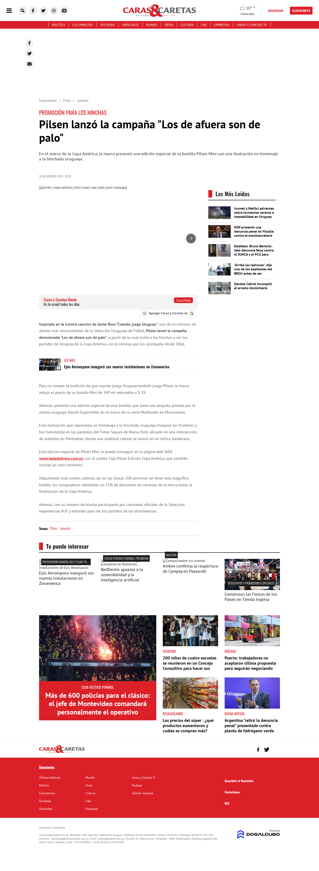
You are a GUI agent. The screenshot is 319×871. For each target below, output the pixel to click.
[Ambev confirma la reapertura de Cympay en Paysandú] (184, 560)
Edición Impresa (142, 793)
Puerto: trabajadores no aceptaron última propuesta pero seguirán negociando (250, 663)
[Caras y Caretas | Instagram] (54, 11)
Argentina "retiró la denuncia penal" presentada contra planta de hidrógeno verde (251, 726)
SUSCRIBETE (301, 10)
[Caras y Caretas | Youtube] (64, 11)
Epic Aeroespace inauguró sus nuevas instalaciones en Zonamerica (116, 366)
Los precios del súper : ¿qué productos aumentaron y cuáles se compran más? (188, 726)
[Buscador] (22, 11)
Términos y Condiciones (52, 827)
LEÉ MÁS (69, 360)
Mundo (151, 24)
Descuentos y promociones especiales (251, 583)
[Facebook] (29, 43)
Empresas (221, 24)
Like (204, 24)
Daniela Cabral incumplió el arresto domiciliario (253, 286)
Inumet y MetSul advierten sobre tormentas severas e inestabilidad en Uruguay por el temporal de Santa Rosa (254, 216)
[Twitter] (29, 53)
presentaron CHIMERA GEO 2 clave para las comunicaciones (78, 561)
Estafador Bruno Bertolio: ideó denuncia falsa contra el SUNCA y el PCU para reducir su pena (254, 252)
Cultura (187, 24)
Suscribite (183, 300)
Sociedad (107, 24)
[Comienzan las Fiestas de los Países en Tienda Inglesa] (252, 589)
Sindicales (130, 24)
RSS (227, 803)
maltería (171, 555)
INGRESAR (275, 10)
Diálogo (230, 651)
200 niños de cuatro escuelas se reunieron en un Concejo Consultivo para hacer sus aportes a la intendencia (189, 665)
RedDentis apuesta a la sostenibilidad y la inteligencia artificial (122, 575)
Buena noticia (235, 713)
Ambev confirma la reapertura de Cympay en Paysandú (190, 568)
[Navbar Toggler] (12, 10)
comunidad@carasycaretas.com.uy (70, 838)
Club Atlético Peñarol (98, 687)
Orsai (168, 24)
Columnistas (82, 24)
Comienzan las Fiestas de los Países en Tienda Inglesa (251, 596)
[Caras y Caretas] (62, 752)
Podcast (137, 785)
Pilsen (53, 528)
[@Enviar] (29, 64)
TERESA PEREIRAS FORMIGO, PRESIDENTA (126, 558)
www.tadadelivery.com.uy (61, 458)
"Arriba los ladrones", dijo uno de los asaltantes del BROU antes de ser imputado (253, 271)
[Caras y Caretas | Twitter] (43, 11)
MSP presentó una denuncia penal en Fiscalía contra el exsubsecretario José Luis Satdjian (254, 233)
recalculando (173, 713)
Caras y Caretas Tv (252, 24)
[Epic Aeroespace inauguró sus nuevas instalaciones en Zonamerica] (50, 367)
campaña (65, 528)
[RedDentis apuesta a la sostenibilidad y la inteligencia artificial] (128, 564)
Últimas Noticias (50, 778)
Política (58, 24)
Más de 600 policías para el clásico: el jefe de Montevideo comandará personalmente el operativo (97, 703)
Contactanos (232, 792)
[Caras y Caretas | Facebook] (33, 11)
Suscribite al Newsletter (239, 780)
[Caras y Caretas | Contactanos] (275, 749)
